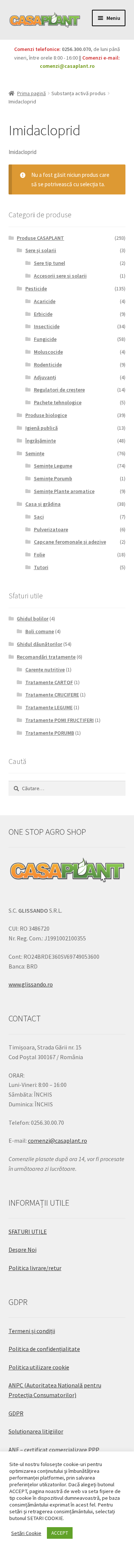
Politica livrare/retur (35, 1268)
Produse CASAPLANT (40, 238)
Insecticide (47, 326)
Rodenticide (48, 364)
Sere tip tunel (49, 263)
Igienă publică (41, 427)
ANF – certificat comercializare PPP (54, 1449)
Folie (39, 554)
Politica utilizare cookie (39, 1367)
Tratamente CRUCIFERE (52, 694)
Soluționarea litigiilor (36, 1431)
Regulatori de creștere (59, 389)
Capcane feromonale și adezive (70, 541)
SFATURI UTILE (28, 1231)
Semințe (34, 453)
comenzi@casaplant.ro (67, 66)
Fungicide (45, 339)
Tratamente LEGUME (49, 707)
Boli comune (39, 631)
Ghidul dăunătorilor (39, 644)
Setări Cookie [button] (26, 1533)
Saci (39, 516)
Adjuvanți (45, 377)
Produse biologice (46, 415)
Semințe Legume (53, 465)
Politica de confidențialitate (44, 1349)
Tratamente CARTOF (49, 682)
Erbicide (43, 314)
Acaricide (44, 301)
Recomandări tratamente (46, 656)
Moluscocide (48, 351)
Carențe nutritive (45, 669)
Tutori (41, 567)
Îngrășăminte (40, 440)
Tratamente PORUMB (49, 732)
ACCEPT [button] (59, 1533)
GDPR (16, 1413)
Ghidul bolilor (32, 618)
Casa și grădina (43, 504)
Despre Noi (22, 1249)
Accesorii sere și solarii (60, 275)
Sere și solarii (40, 250)
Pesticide (36, 288)
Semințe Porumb (53, 478)
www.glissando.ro (31, 984)
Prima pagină (31, 93)
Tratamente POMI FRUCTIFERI (59, 720)
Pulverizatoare (51, 529)
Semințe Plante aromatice (64, 491)
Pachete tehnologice (58, 402)
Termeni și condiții (32, 1331)
